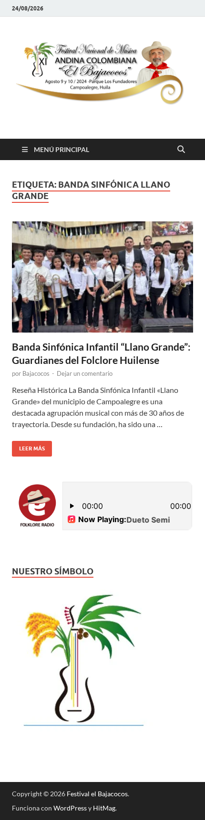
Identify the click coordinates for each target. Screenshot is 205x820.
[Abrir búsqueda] (181, 150)
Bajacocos (36, 373)
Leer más (28, 446)
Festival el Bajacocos (97, 794)
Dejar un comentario (85, 373)
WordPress (70, 808)
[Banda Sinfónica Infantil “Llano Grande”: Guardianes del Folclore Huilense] (102, 277)
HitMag (104, 808)
